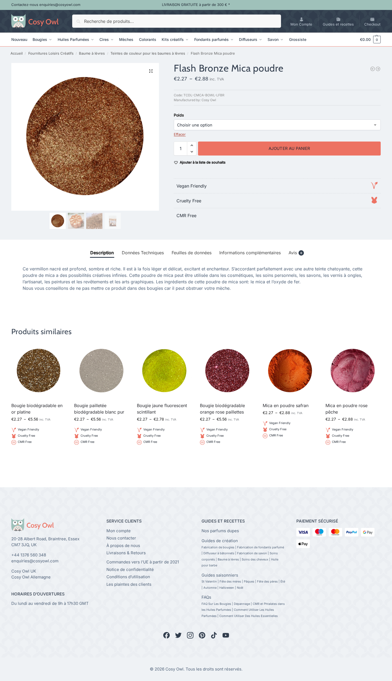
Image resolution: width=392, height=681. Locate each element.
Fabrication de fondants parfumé (260, 547)
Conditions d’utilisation (128, 576)
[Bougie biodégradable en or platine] (38, 370)
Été (282, 581)
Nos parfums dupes (220, 530)
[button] (368, 39)
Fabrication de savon (252, 553)
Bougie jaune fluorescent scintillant (162, 409)
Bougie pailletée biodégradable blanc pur (99, 409)
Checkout (372, 24)
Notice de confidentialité (130, 569)
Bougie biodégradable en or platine (37, 409)
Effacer (180, 134)
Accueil (17, 53)
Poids (179, 115)
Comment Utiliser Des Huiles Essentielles (248, 616)
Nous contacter (121, 538)
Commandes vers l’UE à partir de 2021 (142, 561)
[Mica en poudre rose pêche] (352, 370)
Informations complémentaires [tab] (250, 252)
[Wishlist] (58, 351)
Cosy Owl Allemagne (31, 577)
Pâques (249, 581)
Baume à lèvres (92, 53)
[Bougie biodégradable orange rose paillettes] (227, 370)
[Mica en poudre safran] (290, 370)
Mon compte (118, 530)
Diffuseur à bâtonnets (218, 553)
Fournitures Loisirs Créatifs (51, 53)
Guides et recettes (338, 24)
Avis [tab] (295, 252)
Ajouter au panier (289, 148)
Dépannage (242, 604)
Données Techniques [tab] (143, 252)
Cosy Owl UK (23, 571)
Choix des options (38, 455)
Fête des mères (230, 581)
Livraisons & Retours (126, 552)
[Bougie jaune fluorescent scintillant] (164, 370)
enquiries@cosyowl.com (34, 560)
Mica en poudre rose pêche (346, 409)
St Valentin (209, 581)
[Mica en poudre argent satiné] (372, 69)
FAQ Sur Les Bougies (216, 604)
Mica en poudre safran (285, 405)
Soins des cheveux (255, 559)
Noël (240, 588)
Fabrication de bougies (218, 547)
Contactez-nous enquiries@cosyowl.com (45, 4)
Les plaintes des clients (128, 584)
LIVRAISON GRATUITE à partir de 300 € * (196, 4)
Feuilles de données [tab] (191, 252)
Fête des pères (267, 581)
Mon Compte (301, 24)
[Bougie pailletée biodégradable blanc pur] (378, 69)
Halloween (226, 588)
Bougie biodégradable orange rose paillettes (222, 409)
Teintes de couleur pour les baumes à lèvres (147, 53)
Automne (210, 588)
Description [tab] (102, 252)
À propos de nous (123, 545)
